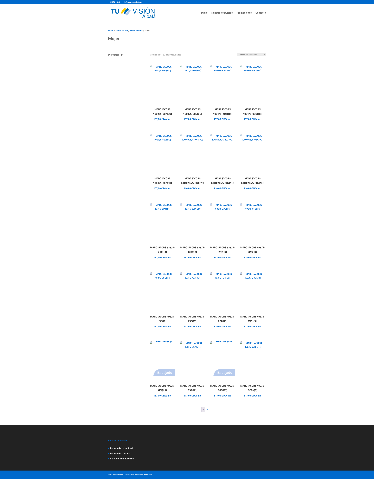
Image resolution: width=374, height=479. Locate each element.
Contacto (261, 13)
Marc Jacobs (136, 30)
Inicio (204, 13)
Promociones (244, 13)
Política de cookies (120, 453)
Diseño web (129, 475)
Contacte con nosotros (122, 458)
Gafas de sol (122, 30)
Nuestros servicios (222, 13)
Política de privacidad (121, 448)
